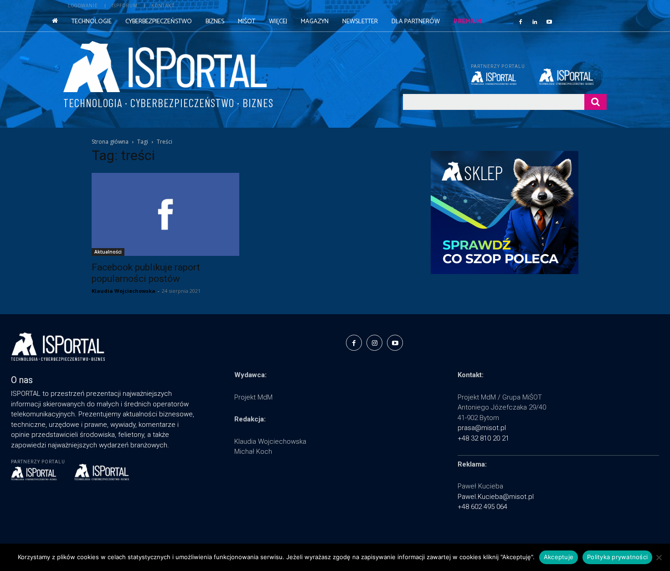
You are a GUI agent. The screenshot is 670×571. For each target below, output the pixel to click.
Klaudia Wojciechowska (123, 290)
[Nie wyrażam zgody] (658, 557)
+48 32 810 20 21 (483, 438)
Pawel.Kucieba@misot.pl (496, 497)
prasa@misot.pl (482, 428)
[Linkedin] (535, 21)
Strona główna (110, 141)
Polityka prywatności (617, 557)
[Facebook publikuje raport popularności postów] (165, 214)
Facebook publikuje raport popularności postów (146, 273)
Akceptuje (558, 557)
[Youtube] (549, 21)
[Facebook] (520, 21)
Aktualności (108, 252)
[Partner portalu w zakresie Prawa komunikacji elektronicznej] (573, 76)
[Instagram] (374, 343)
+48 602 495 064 (482, 507)
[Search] (595, 102)
